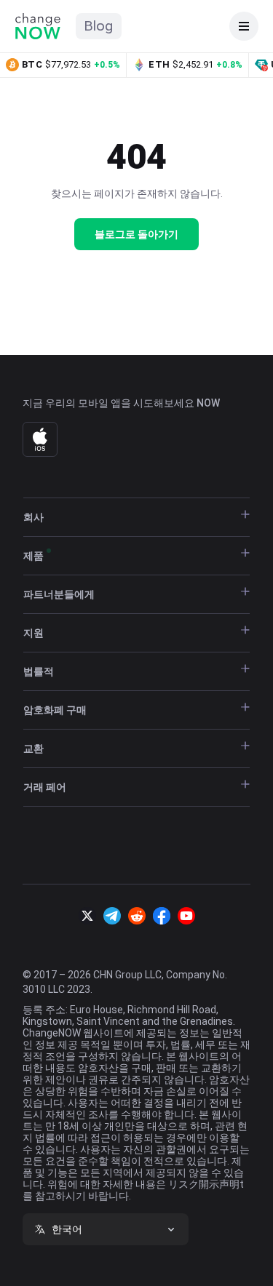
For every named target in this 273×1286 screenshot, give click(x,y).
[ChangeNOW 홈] (38, 26)
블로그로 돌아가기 (136, 234)
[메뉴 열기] (243, 26)
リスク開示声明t (206, 1184)
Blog (98, 25)
